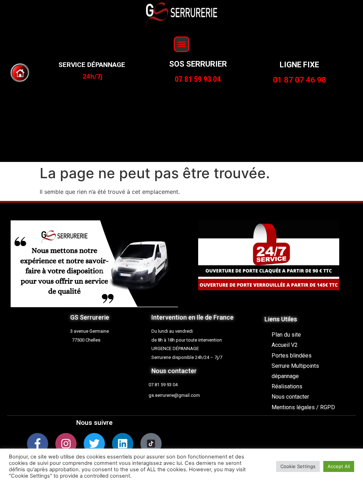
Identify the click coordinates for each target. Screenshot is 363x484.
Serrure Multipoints (295, 365)
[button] (181, 44)
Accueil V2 (285, 345)
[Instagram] (66, 443)
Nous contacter (290, 396)
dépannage (285, 376)
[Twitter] (94, 443)
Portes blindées (292, 355)
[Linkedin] (122, 443)
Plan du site (286, 334)
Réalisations (287, 386)
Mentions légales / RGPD (303, 407)
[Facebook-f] (37, 443)
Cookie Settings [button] (297, 466)
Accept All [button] (339, 466)
